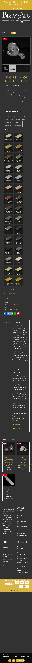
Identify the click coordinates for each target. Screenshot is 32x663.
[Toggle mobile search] (25, 22)
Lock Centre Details (18, 410)
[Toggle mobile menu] (29, 22)
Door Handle (15, 305)
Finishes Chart (16, 428)
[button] (9, 293)
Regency (16, 309)
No (13, 660)
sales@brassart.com (22, 572)
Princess (9, 309)
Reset (6, 107)
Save (6, 38)
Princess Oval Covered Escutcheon (24, 461)
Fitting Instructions (17, 424)
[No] (30, 658)
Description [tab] (6, 322)
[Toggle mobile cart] (22, 22)
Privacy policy (20, 660)
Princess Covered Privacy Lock (9, 461)
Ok (9, 660)
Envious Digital (8, 582)
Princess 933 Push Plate (8, 492)
